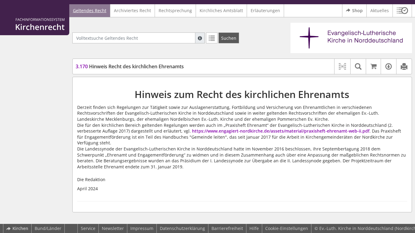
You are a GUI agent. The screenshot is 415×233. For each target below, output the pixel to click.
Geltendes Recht (89, 10)
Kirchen (20, 228)
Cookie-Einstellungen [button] (286, 228)
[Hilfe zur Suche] (200, 37)
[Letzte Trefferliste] (212, 37)
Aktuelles (379, 10)
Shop (357, 10)
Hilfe (254, 228)
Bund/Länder (48, 228)
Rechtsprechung (175, 10)
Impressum (141, 228)
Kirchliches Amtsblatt (221, 10)
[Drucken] (404, 66)
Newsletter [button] (113, 228)
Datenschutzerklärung (182, 228)
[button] (402, 10)
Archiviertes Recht (132, 10)
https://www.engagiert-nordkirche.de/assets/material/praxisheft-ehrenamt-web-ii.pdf (280, 131)
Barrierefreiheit (227, 228)
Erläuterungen (265, 10)
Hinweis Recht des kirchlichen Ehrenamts (130, 66)
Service (88, 228)
